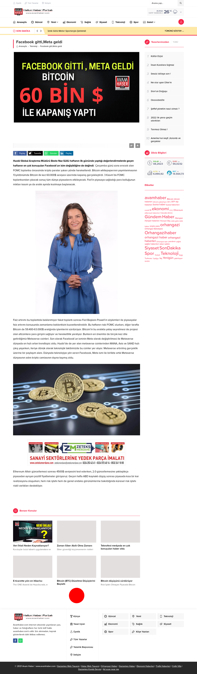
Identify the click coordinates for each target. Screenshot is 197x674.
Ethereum (178, 210)
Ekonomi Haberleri (145, 666)
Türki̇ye (156, 258)
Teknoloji (33, 46)
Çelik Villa (176, 666)
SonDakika (170, 248)
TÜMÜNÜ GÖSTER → (174, 31)
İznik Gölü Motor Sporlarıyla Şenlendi (67, 31)
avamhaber (155, 197)
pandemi (172, 241)
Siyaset (152, 248)
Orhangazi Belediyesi (154, 229)
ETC (171, 210)
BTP (173, 202)
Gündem (153, 216)
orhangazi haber (156, 237)
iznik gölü (175, 221)
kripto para (155, 226)
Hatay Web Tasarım (90, 666)
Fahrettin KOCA (167, 213)
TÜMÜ (175, 42)
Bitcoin (170, 199)
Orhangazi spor (162, 242)
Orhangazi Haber (109, 666)
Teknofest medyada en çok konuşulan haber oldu (115, 547)
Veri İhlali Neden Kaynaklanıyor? (31, 545)
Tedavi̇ (157, 255)
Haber (168, 216)
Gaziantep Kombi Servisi (89, 669)
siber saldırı (165, 244)
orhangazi (170, 224)
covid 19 (148, 210)
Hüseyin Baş (165, 221)
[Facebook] (15, 640)
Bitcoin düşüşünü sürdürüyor (117, 580)
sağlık (178, 242)
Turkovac (148, 258)
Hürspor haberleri (152, 221)
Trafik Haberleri (163, 666)
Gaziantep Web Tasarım (68, 666)
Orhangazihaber (160, 232)
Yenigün (168, 258)
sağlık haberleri (152, 244)
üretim (147, 261)
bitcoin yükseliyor (160, 202)
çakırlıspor (178, 258)
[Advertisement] (77, 133)
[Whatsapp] (20, 640)
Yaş (160, 258)
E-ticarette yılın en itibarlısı (27, 580)
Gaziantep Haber (127, 666)
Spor (149, 253)
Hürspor (179, 218)
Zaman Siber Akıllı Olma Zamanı (74, 545)
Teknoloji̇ (169, 253)
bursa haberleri (172, 205)
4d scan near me (111, 669)
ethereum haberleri (152, 213)
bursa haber (159, 204)
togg (181, 255)
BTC (169, 202)
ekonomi (160, 208)
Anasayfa (23, 46)
